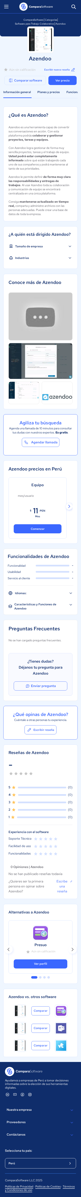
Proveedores (16, 1122)
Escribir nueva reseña (57, 69)
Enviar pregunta (43, 686)
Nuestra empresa (19, 1110)
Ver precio (62, 80)
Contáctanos (16, 1134)
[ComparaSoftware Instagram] (29, 1094)
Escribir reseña (43, 730)
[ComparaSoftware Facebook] (22, 1094)
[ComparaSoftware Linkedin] (7, 1094)
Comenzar (38, 529)
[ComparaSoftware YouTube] (14, 1094)
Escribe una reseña (62, 886)
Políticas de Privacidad (19, 1186)
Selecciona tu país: (18, 1151)
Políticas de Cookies (48, 1186)
